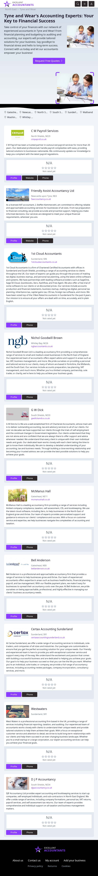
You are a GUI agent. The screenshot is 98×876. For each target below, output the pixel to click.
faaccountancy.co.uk (41, 199)
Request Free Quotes (47, 61)
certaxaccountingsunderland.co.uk (48, 637)
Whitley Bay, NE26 (39, 343)
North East (11, 9)
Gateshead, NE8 (38, 565)
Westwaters (39, 709)
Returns (52, 866)
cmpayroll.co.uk (38, 139)
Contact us (34, 860)
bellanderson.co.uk (40, 568)
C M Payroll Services (44, 131)
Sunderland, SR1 (39, 634)
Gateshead (13, 112)
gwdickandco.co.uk (40, 418)
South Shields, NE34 (40, 784)
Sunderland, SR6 (39, 259)
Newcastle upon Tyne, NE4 (44, 196)
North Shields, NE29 (40, 136)
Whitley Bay (28, 117)
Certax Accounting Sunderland (52, 629)
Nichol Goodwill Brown (46, 338)
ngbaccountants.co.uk (42, 346)
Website (30, 178)
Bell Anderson (40, 560)
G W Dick (37, 410)
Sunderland (74, 112)
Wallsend (88, 112)
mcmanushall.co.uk (40, 499)
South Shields (60, 112)
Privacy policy (35, 866)
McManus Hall (41, 491)
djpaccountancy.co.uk (41, 787)
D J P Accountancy (43, 779)
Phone (45, 178)
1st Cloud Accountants (46, 254)
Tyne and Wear (28, 9)
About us (18, 860)
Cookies (66, 866)
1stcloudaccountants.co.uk (44, 262)
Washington (13, 117)
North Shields (44, 112)
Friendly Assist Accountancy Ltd (52, 191)
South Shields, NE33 (40, 415)
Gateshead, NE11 (39, 496)
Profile (14, 178)
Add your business (74, 860)
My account (52, 860)
